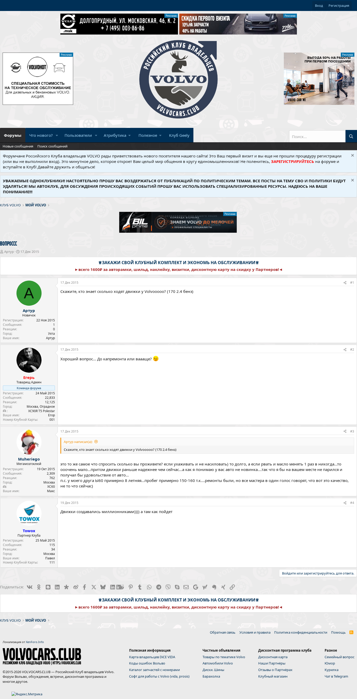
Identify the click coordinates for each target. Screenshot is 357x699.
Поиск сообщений (52, 146)
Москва (49, 482)
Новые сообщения (18, 146)
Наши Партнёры (271, 663)
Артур (9, 251)
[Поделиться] (345, 283)
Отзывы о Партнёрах (275, 669)
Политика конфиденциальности (300, 632)
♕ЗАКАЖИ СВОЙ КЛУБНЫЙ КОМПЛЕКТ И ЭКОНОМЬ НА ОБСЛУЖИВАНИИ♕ (178, 262)
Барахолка (211, 676)
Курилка (331, 669)
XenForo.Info (35, 642)
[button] (57, 135)
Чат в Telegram (336, 676)
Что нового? (41, 135)
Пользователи (78, 135)
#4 (352, 503)
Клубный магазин (272, 676)
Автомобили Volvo (218, 663)
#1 (352, 282)
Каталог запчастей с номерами (154, 669)
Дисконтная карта (272, 657)
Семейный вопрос (339, 657)
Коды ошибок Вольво (147, 663)
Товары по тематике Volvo (224, 657)
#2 (352, 349)
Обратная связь (222, 632)
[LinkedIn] (112, 586)
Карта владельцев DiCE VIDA (152, 657)
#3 (352, 431)
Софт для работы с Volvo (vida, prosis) (159, 676)
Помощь (338, 632)
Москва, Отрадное (41, 406)
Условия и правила (254, 632)
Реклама (171, 16)
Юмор (330, 663)
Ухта (51, 333)
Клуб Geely (179, 135)
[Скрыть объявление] (352, 156)
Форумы (12, 135)
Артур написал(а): (78, 441)
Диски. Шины (213, 669)
